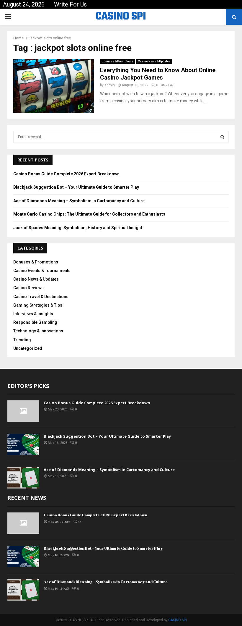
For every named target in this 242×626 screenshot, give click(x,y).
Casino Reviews (28, 287)
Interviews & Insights (33, 313)
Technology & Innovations (38, 331)
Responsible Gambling (35, 322)
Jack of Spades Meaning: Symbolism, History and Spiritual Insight (77, 227)
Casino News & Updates (154, 61)
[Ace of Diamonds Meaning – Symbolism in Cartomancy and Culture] (23, 477)
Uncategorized (27, 348)
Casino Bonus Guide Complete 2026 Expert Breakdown (66, 174)
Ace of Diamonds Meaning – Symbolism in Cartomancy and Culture (79, 200)
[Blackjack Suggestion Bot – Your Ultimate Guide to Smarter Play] (23, 444)
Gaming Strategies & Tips (37, 305)
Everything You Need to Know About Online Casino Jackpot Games (157, 74)
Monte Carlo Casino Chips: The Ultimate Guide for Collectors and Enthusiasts (89, 214)
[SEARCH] (222, 137)
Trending (22, 339)
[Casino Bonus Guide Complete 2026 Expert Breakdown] (23, 411)
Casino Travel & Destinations (40, 296)
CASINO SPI (121, 16)
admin (109, 85)
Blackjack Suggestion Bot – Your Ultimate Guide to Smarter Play (76, 187)
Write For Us (70, 4)
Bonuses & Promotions (117, 61)
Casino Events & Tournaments (42, 270)
